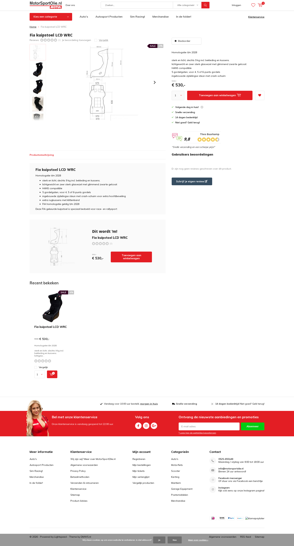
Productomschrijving (42, 154)
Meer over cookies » (198, 540)
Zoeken (205, 5)
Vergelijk (43, 367)
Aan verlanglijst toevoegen (259, 95)
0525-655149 (225, 459)
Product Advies (78, 500)
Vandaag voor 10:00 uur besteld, (131, 403)
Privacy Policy (78, 470)
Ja (159, 540)
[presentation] (155, 82)
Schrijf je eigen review (190, 181)
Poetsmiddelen (179, 494)
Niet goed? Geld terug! (239, 403)
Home (33, 26)
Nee (175, 540)
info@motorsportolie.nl (230, 468)
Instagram (146, 426)
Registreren (139, 459)
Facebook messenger (230, 478)
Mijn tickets (139, 470)
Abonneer (253, 426)
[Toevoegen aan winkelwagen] (52, 374)
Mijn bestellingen (142, 465)
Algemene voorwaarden (84, 465)
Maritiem (176, 482)
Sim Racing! (137, 16)
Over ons (70, 5)
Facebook (138, 426)
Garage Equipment (181, 488)
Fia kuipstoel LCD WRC (50, 327)
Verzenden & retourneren (84, 482)
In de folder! (183, 16)
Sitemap (75, 494)
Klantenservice (256, 16)
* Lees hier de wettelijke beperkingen (197, 433)
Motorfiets (177, 465)
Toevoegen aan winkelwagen (131, 257)
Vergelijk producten (143, 482)
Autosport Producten (108, 16)
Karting (175, 476)
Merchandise (160, 16)
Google (154, 426)
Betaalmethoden (79, 476)
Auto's (84, 16)
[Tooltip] (202, 108)
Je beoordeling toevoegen (76, 40)
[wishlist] (253, 5)
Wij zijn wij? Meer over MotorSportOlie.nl (93, 459)
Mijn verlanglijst (141, 476)
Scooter (175, 470)
